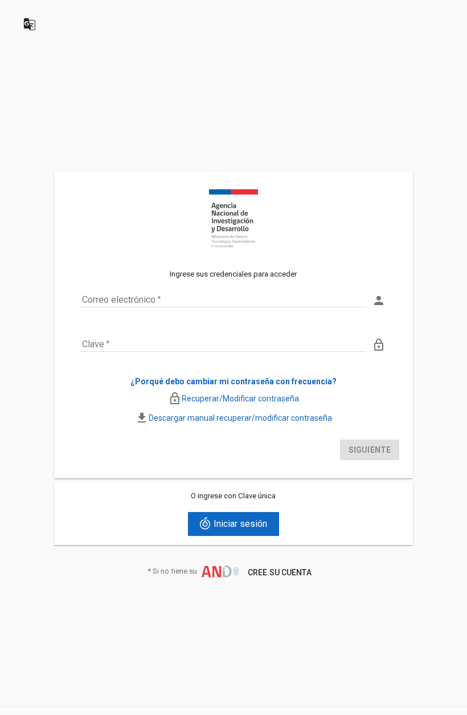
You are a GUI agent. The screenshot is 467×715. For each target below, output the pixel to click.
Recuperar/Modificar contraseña (240, 398)
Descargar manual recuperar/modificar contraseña (240, 417)
